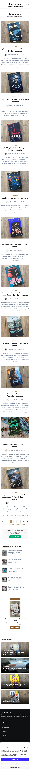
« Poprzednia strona (9, 524)
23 (23, 521)
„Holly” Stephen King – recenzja (15, 198)
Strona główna (10, 16)
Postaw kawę (15, 536)
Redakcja (11, 105)
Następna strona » (21, 524)
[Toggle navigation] (2, 4)
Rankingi (4, 739)
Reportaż (5, 697)
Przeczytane (15, 4)
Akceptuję (15, 759)
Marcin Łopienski (11, 450)
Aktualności (6, 666)
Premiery (4, 735)
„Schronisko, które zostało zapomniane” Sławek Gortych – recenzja (15, 497)
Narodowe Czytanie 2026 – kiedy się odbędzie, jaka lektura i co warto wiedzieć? (14, 670)
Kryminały (16, 16)
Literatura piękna (7, 650)
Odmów (15, 763)
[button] (27, 744)
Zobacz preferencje (15, 767)
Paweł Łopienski (11, 54)
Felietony (4, 731)
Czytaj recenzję (15, 627)
